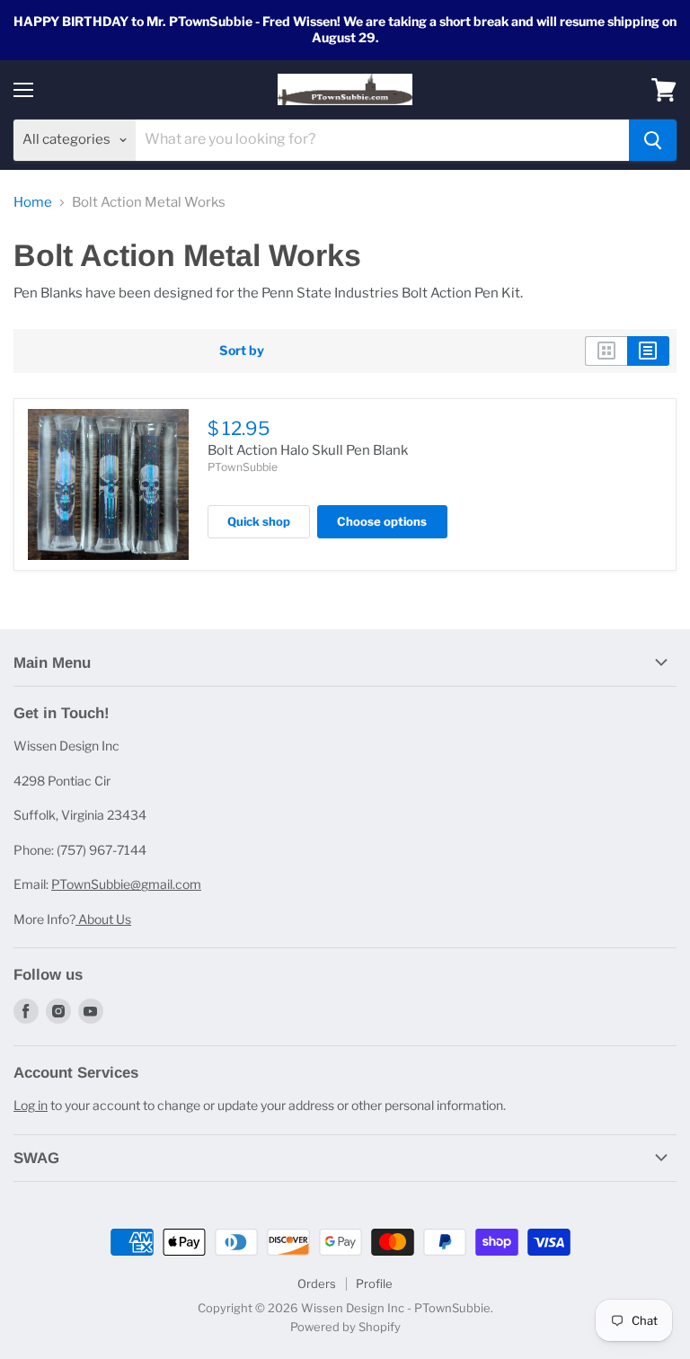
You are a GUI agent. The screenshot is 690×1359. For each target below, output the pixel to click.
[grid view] (606, 350)
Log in (30, 1105)
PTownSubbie (243, 467)
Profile (374, 1283)
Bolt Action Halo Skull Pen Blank (308, 450)
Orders (316, 1283)
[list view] (648, 350)
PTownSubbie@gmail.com (126, 884)
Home (32, 202)
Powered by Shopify (345, 1326)
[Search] (653, 140)
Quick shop (258, 521)
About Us (103, 919)
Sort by (241, 350)
